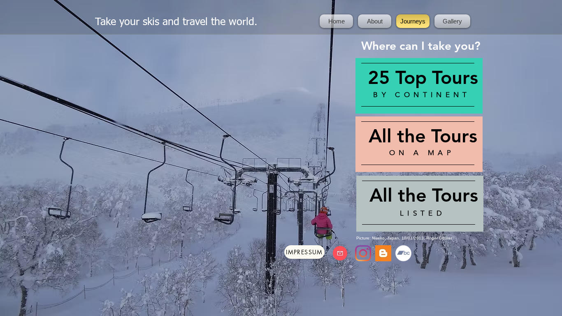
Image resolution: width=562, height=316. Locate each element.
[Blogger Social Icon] (383, 253)
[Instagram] (363, 253)
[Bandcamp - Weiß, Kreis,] (403, 253)
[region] (419, 86)
